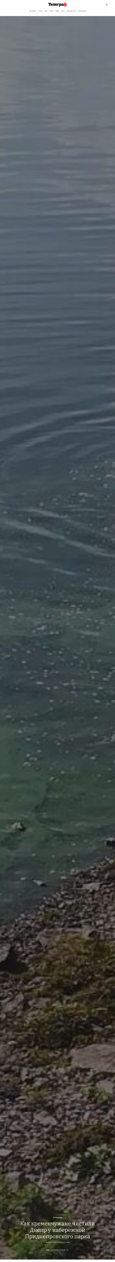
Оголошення (82, 11)
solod (47, 1250)
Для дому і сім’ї (71, 11)
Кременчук (57, 1217)
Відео (51, 11)
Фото (46, 11)
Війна (57, 11)
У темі (40, 11)
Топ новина (32, 11)
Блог (63, 11)
